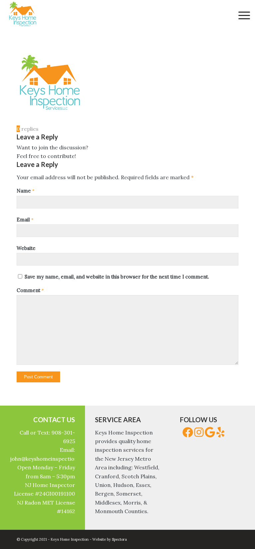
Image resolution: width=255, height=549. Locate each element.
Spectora (119, 539)
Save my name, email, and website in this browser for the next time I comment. (117, 277)
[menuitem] (241, 15)
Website (26, 248)
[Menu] (241, 15)
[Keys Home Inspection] (22, 15)
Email (25, 219)
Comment (30, 290)
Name (26, 191)
